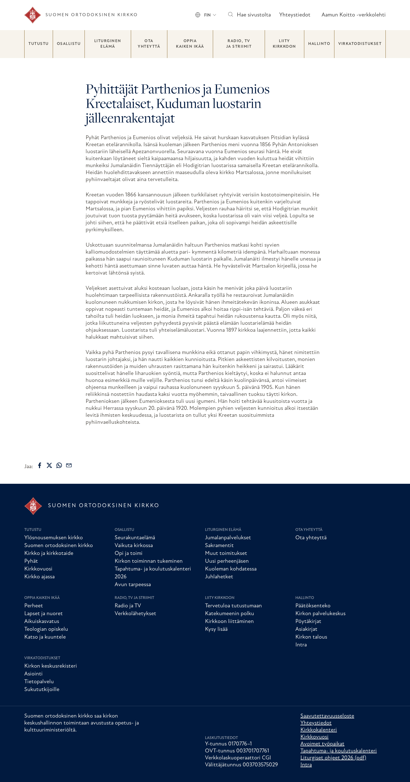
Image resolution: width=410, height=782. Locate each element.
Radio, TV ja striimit (239, 44)
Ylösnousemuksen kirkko (53, 538)
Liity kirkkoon (284, 44)
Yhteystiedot (294, 15)
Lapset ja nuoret (43, 614)
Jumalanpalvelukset (228, 538)
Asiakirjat (306, 629)
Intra (301, 645)
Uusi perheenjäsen (227, 561)
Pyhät (31, 561)
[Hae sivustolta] (230, 15)
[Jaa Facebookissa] (39, 465)
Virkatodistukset (360, 44)
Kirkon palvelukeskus (320, 614)
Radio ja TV (128, 606)
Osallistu (69, 44)
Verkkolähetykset (135, 614)
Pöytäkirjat (308, 621)
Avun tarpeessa (133, 585)
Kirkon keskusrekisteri (50, 666)
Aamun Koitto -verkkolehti (354, 15)
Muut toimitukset (226, 553)
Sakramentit (219, 545)
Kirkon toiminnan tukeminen (149, 561)
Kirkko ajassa (39, 577)
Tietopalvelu (39, 682)
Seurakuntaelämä (135, 538)
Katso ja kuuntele (45, 637)
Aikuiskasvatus (41, 621)
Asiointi (33, 674)
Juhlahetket (219, 577)
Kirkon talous (311, 637)
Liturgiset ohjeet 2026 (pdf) (333, 758)
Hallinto (319, 44)
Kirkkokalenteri (318, 730)
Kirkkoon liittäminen (229, 621)
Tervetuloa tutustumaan (233, 606)
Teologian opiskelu (46, 629)
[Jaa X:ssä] (49, 465)
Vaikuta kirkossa (134, 545)
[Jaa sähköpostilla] (69, 465)
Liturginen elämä (107, 44)
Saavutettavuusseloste (327, 716)
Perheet (33, 606)
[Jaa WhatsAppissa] (59, 465)
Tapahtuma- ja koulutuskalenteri (338, 751)
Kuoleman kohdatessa (231, 569)
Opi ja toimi (129, 553)
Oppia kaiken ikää (190, 44)
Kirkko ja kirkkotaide (48, 553)
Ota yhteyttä (149, 44)
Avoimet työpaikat (322, 744)
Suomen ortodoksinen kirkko (58, 545)
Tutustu (38, 44)
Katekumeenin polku (229, 614)
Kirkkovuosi (38, 569)
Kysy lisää (216, 629)
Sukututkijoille (41, 689)
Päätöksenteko (313, 606)
